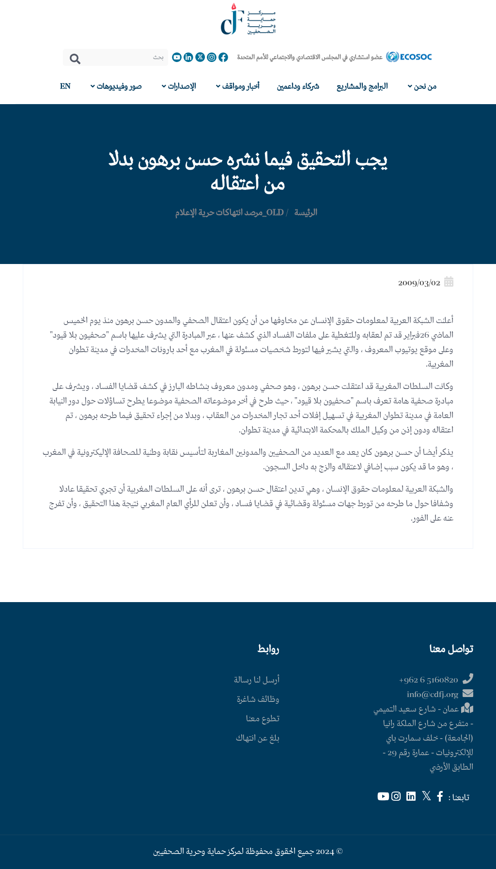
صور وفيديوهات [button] (118, 86)
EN (65, 86)
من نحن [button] (424, 86)
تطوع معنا (262, 719)
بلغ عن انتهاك (257, 738)
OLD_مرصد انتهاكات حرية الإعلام (229, 212)
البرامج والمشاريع (362, 86)
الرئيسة (305, 212)
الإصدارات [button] (181, 86)
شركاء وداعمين (298, 86)
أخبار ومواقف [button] (240, 86)
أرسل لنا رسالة (256, 680)
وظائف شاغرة (258, 699)
